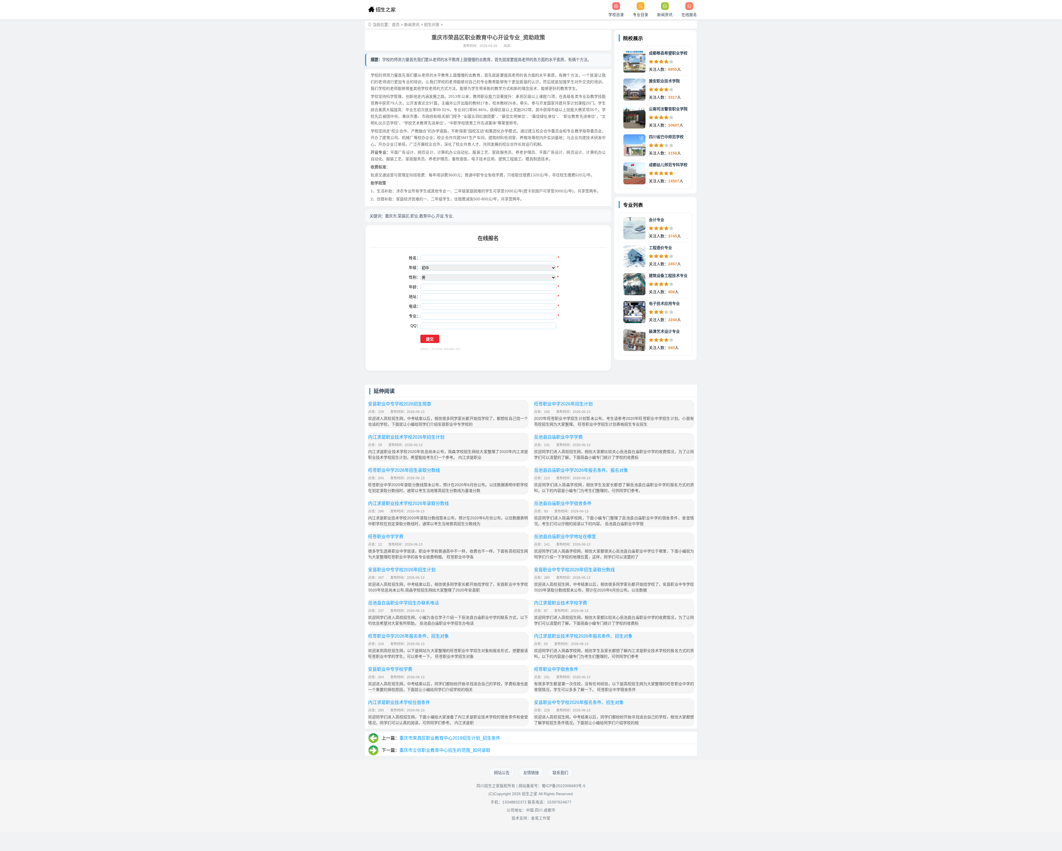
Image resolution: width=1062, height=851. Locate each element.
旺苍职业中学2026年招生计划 (563, 404)
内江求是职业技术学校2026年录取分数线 (408, 503)
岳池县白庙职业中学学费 (558, 437)
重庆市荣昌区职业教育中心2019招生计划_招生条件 (449, 738)
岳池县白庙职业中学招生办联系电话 (403, 603)
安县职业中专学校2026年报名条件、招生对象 (579, 702)
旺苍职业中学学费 (386, 536)
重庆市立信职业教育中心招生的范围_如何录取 (444, 750)
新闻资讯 (412, 24)
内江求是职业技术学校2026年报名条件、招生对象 (583, 636)
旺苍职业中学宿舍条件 (556, 669)
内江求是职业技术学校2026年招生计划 (406, 437)
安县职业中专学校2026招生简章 (399, 404)
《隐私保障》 (449, 349)
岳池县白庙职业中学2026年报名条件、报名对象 (581, 470)
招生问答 (431, 24)
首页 (396, 24)
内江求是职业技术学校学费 (560, 603)
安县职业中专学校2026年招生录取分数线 (574, 569)
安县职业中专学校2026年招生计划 (402, 569)
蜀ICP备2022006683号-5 (563, 786)
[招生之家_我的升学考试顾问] (382, 10)
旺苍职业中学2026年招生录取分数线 (404, 470)
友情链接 (531, 773)
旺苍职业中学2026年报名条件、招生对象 (408, 636)
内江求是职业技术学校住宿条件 (399, 702)
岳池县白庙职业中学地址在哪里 (565, 536)
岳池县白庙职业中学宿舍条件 (563, 503)
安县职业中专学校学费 (390, 669)
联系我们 (560, 773)
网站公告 (501, 773)
